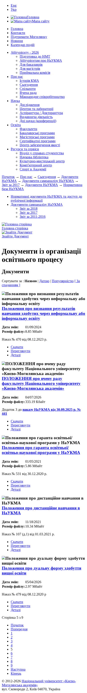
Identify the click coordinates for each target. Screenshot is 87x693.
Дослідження (29, 105)
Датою (44, 281)
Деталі (16, 355)
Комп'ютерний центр (36, 165)
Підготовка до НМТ (35, 56)
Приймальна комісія (35, 72)
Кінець (16, 673)
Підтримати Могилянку (29, 37)
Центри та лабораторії (36, 109)
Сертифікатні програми (38, 141)
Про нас (17, 76)
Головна (17, 29)
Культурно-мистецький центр (42, 161)
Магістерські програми (37, 137)
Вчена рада (28, 93)
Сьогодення (29, 85)
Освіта (16, 125)
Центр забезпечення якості (40, 145)
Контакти (18, 33)
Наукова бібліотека (34, 157)
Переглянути (20, 351)
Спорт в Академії (33, 169)
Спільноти (28, 89)
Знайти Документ (15, 236)
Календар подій (23, 45)
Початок (8, 177)
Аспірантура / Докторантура (41, 113)
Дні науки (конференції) (38, 121)
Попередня (19, 629)
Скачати (17, 347)
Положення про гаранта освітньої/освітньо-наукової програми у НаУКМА (41, 450)
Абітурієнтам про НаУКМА (41, 60)
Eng (14, 5)
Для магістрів (30, 68)
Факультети (28, 129)
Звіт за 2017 (11, 185)
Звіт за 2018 (28, 208)
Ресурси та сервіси (25, 149)
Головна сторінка (15, 228)
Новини (17, 41)
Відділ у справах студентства (42, 153)
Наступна (18, 669)
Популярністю (63, 281)
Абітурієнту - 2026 (25, 52)
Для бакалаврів (31, 64)
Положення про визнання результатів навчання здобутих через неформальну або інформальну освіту (43, 313)
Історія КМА (29, 81)
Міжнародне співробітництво (42, 97)
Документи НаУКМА (41, 185)
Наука (15, 101)
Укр (14, 9)
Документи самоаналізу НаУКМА (48, 181)
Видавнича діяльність (36, 117)
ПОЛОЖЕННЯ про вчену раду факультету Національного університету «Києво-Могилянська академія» (41, 383)
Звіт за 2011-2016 (33, 216)
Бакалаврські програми (37, 133)
